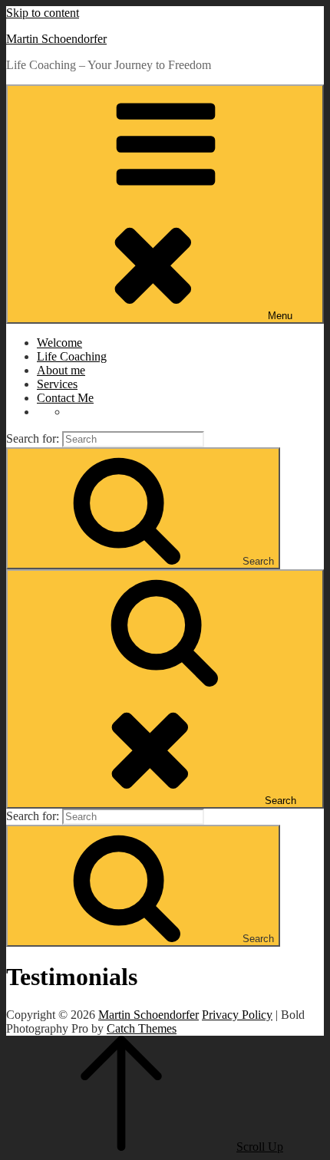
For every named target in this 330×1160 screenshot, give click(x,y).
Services (57, 384)
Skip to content (42, 12)
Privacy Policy (237, 1014)
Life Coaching (72, 356)
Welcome (59, 342)
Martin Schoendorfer (56, 38)
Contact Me (65, 397)
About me (61, 370)
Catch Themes (142, 1028)
